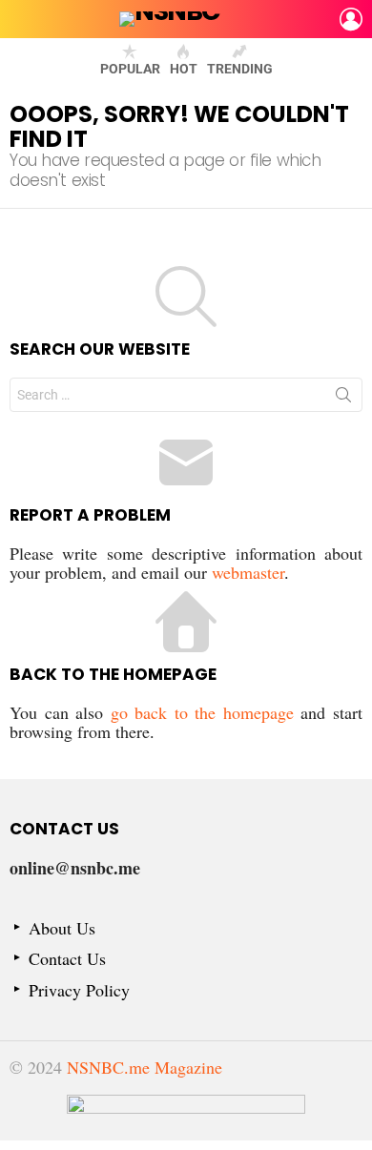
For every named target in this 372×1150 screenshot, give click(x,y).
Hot (183, 68)
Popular (130, 68)
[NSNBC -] (186, 1117)
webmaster (248, 572)
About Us (62, 928)
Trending (240, 68)
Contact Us (67, 959)
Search (343, 399)
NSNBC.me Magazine (144, 1067)
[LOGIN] (351, 19)
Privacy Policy (79, 990)
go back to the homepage (202, 712)
